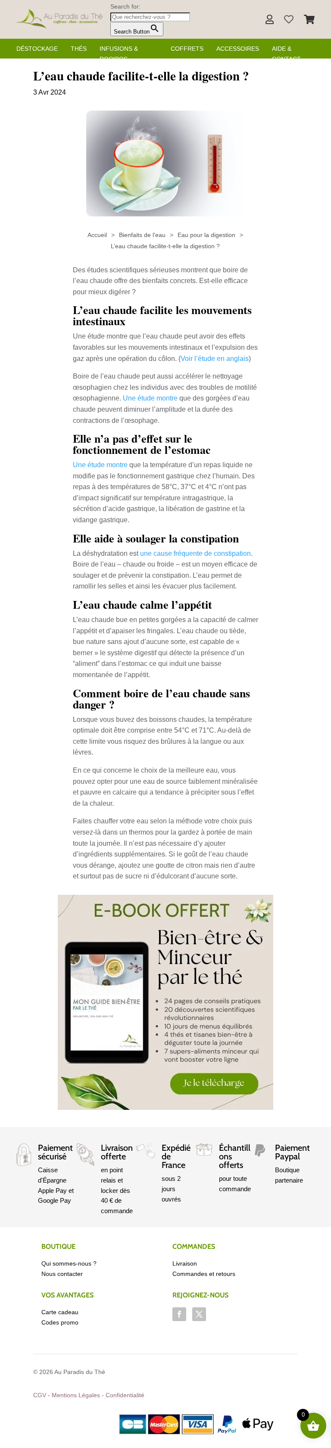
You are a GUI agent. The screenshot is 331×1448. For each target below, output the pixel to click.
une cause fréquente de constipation (195, 553)
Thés (79, 48)
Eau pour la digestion (206, 234)
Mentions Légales (76, 1395)
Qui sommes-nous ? (69, 1263)
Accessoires (237, 48)
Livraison (184, 1263)
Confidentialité (125, 1395)
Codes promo (59, 1322)
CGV (39, 1395)
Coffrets (187, 48)
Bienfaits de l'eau (142, 234)
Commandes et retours (203, 1273)
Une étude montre (150, 398)
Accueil (97, 234)
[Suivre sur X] (199, 1314)
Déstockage (37, 48)
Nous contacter (62, 1273)
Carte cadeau (59, 1312)
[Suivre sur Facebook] (179, 1314)
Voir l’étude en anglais (215, 358)
